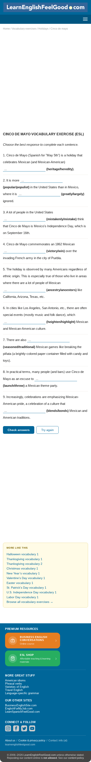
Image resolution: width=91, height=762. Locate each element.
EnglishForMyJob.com (19, 708)
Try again (47, 430)
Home (6, 28)
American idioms (15, 680)
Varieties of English (17, 686)
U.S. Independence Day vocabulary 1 (32, 592)
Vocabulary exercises (24, 28)
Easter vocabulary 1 (20, 583)
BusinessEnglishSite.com (21, 705)
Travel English (14, 690)
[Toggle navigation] (85, 19)
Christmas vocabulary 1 (22, 568)
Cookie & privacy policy (31, 740)
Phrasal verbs (13, 683)
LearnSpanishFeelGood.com (22, 711)
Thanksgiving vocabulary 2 (24, 563)
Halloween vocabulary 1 (23, 554)
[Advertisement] (45, 79)
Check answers (19, 430)
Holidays (43, 28)
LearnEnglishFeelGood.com (39, 754)
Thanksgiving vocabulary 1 (24, 559)
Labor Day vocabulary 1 (23, 597)
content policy (76, 757)
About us (10, 740)
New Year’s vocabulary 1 (23, 573)
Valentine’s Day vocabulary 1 (26, 578)
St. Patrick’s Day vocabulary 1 (26, 587)
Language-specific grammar (22, 693)
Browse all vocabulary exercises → (30, 602)
